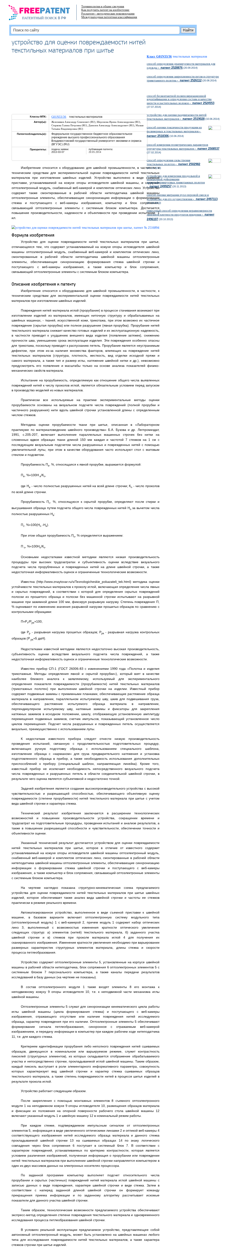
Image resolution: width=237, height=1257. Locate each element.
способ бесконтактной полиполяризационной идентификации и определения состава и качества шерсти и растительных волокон (180, 99)
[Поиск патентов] (44, 14)
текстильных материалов (191, 56)
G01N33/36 (58, 116)
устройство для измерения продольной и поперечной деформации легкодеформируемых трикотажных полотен (176, 181)
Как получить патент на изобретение (105, 10)
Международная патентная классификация (109, 17)
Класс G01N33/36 (159, 56)
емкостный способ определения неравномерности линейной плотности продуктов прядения (180, 215)
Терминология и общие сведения (102, 6)
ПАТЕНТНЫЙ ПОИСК (39, 18)
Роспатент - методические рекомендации (107, 13)
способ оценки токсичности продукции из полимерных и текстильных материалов (174, 132)
